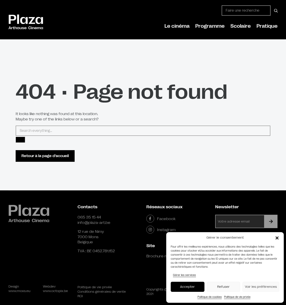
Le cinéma (177, 26)
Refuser (223, 287)
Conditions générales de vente (102, 292)
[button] (277, 238)
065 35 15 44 (89, 217)
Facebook (166, 219)
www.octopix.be (55, 291)
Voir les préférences (261, 287)
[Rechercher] (275, 10)
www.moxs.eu (19, 291)
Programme (210, 26)
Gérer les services (184, 275)
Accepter (187, 287)
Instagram (166, 229)
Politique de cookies (210, 297)
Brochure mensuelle (164, 256)
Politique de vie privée (237, 297)
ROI (80, 296)
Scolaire (240, 26)
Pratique (267, 26)
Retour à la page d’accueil (45, 156)
